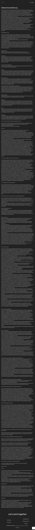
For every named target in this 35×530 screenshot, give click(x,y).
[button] (32, 2)
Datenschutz (26, 521)
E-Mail (25, 523)
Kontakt (9, 522)
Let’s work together (17, 514)
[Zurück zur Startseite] (2, 2)
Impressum (26, 519)
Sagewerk (26, 525)
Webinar (9, 520)
